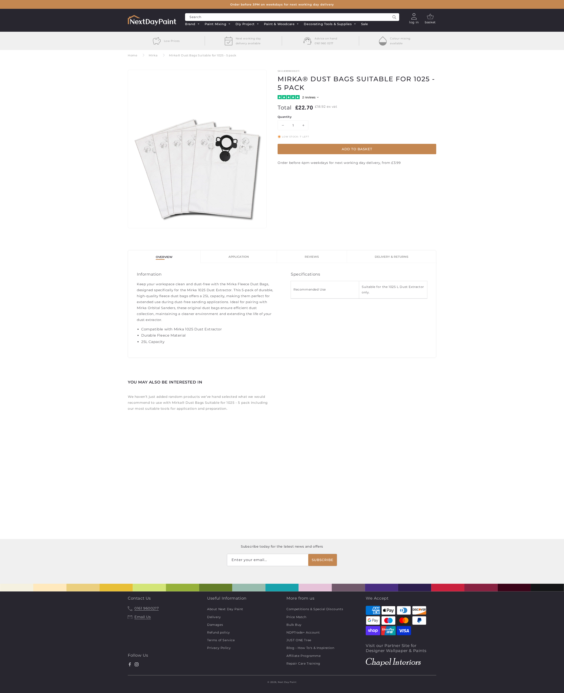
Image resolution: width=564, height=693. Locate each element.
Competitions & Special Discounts (314, 609)
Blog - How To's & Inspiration (310, 648)
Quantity (285, 117)
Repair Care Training (303, 663)
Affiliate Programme (303, 656)
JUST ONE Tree (298, 640)
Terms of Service (221, 640)
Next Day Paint (287, 682)
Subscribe (322, 560)
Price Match (296, 617)
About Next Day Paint (225, 609)
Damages (215, 625)
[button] (192, 24)
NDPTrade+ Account (303, 632)
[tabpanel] (282, 310)
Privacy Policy (219, 648)
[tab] (164, 256)
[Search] (394, 17)
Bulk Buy (294, 625)
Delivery (214, 617)
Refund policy (218, 632)
